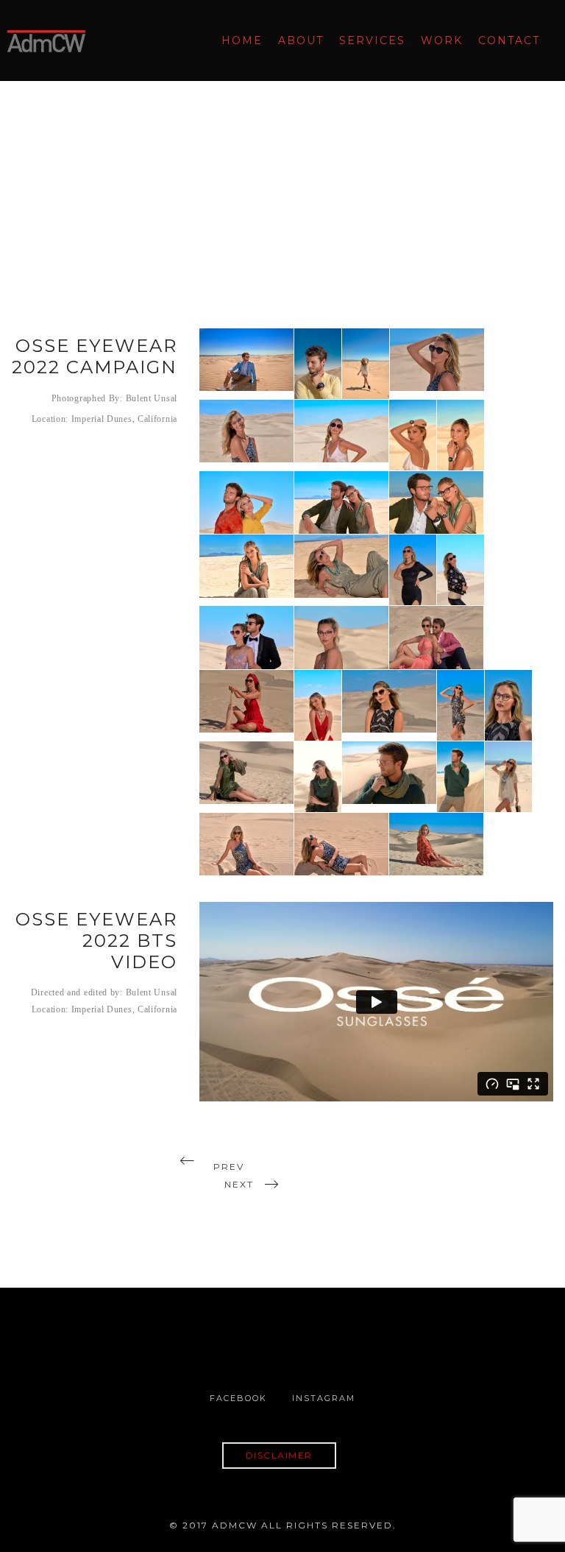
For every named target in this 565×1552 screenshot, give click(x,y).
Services (372, 40)
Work (442, 40)
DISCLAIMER (279, 1455)
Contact (509, 40)
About (301, 40)
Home (242, 40)
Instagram (323, 1398)
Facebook (238, 1398)
